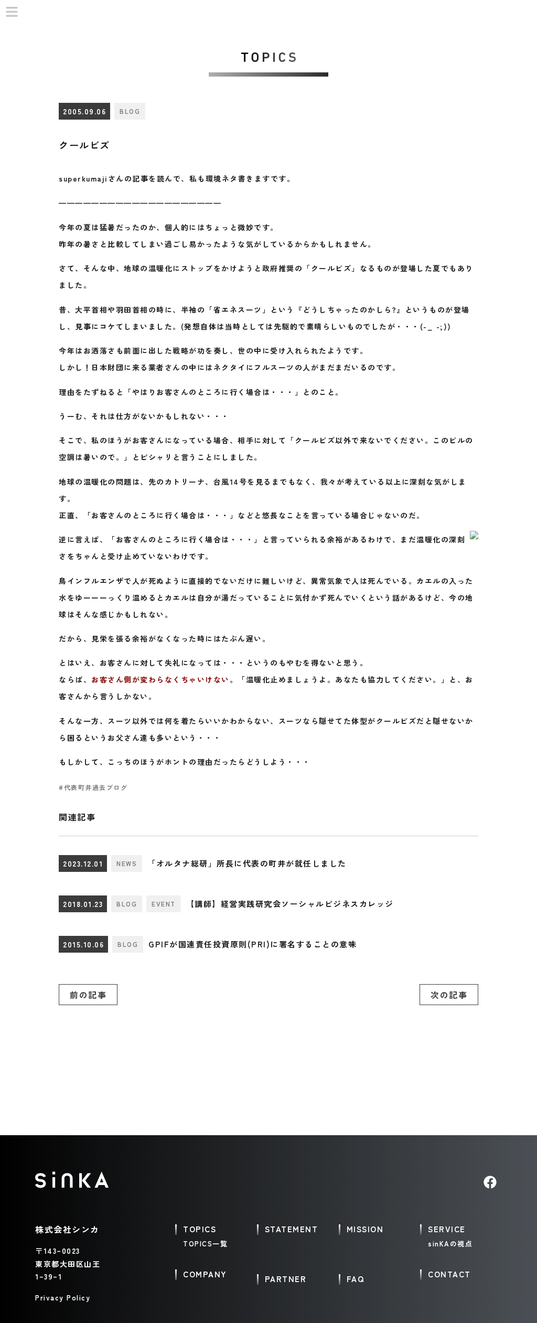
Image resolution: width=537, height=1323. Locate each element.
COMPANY (205, 1273)
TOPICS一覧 (205, 1244)
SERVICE (447, 1228)
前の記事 (88, 994)
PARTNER (286, 1278)
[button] (11, 12)
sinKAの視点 (450, 1244)
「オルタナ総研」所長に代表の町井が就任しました (247, 863)
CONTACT (449, 1273)
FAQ (355, 1278)
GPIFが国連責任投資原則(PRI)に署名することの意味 (252, 943)
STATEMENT (291, 1228)
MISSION (365, 1228)
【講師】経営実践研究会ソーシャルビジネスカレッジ (290, 903)
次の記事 (449, 994)
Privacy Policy (62, 1298)
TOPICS (199, 1228)
